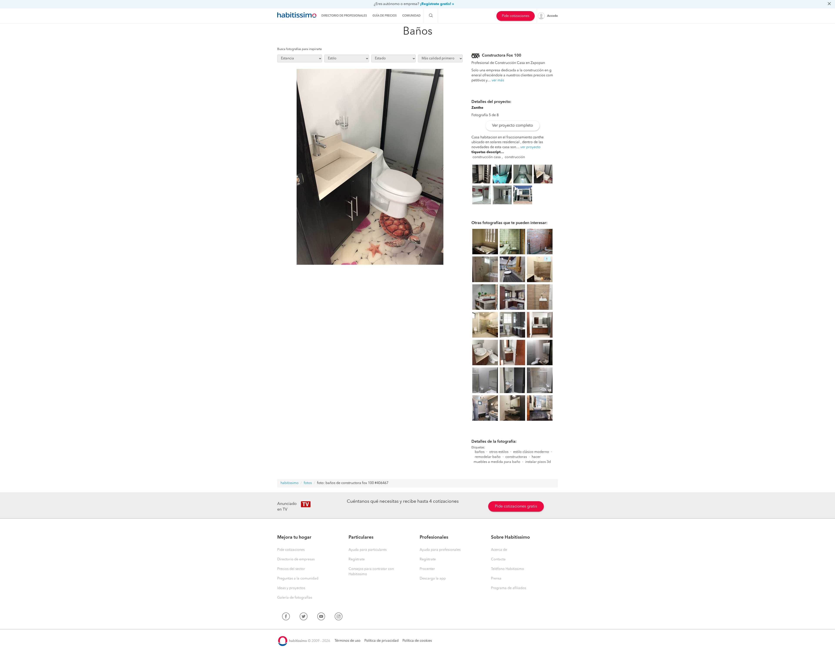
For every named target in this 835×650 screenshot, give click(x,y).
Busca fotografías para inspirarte (299, 49)
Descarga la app (433, 578)
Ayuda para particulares (368, 550)
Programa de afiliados (508, 588)
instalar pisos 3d (538, 462)
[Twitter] (303, 617)
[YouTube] (321, 617)
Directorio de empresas (296, 559)
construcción (515, 157)
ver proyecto (530, 147)
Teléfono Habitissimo (507, 569)
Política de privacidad (381, 641)
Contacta (498, 559)
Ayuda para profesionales (440, 550)
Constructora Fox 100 (501, 55)
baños (479, 452)
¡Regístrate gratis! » (437, 4)
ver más (498, 80)
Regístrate (357, 559)
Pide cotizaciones (515, 16)
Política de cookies (417, 641)
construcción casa (487, 157)
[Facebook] (286, 617)
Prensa (496, 578)
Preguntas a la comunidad (297, 578)
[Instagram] (338, 617)
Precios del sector (291, 569)
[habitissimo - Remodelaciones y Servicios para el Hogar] (297, 15)
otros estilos (498, 452)
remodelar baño (488, 457)
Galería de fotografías (294, 598)
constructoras (516, 457)
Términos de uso (348, 641)
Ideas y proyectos (291, 588)
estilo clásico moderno (531, 452)
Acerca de (499, 550)
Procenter (427, 569)
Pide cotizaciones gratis (516, 506)
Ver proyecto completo (512, 125)
